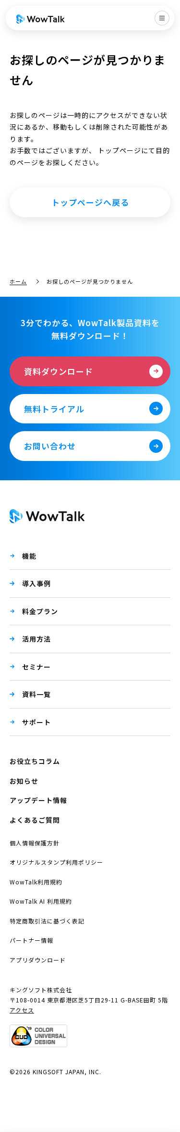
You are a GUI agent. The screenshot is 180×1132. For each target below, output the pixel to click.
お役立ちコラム (35, 761)
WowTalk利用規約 (36, 882)
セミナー (36, 666)
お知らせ (24, 781)
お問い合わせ (50, 446)
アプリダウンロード (38, 960)
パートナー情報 (31, 940)
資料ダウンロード (58, 371)
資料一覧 (36, 694)
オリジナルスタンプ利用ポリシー (56, 862)
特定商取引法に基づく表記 (47, 921)
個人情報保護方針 (35, 843)
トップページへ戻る (90, 202)
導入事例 (36, 583)
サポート (36, 722)
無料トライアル (54, 409)
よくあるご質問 (35, 820)
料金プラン (40, 611)
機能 (29, 556)
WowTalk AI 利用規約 (41, 901)
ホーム (18, 281)
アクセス (22, 1010)
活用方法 (36, 639)
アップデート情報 (38, 800)
